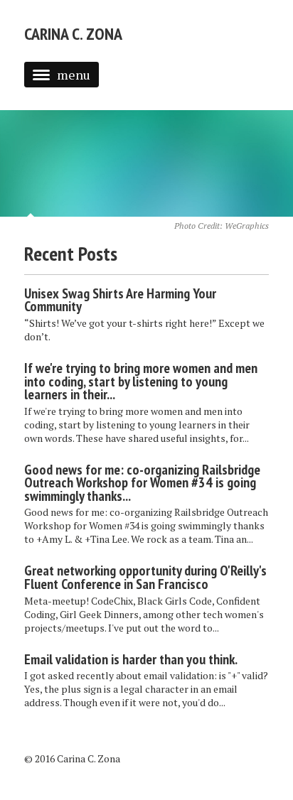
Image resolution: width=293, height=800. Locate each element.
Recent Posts (70, 253)
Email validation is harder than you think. (131, 659)
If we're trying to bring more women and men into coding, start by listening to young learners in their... (140, 381)
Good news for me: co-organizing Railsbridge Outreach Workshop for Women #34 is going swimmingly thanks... (142, 482)
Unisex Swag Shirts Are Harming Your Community (120, 300)
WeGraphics (247, 225)
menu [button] (73, 74)
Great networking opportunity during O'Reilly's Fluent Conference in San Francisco (145, 577)
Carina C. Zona (73, 34)
